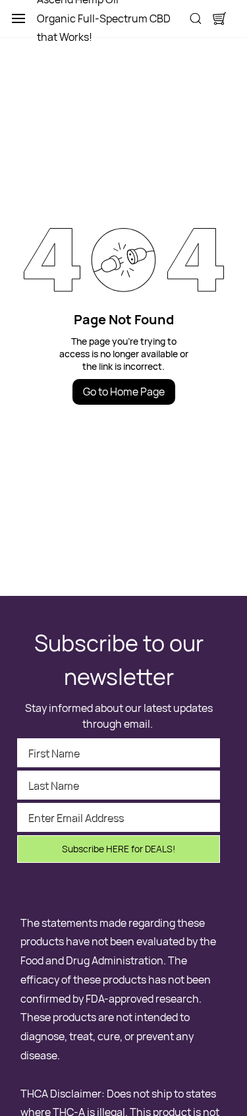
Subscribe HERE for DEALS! (118, 848)
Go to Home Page (124, 391)
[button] (219, 18)
